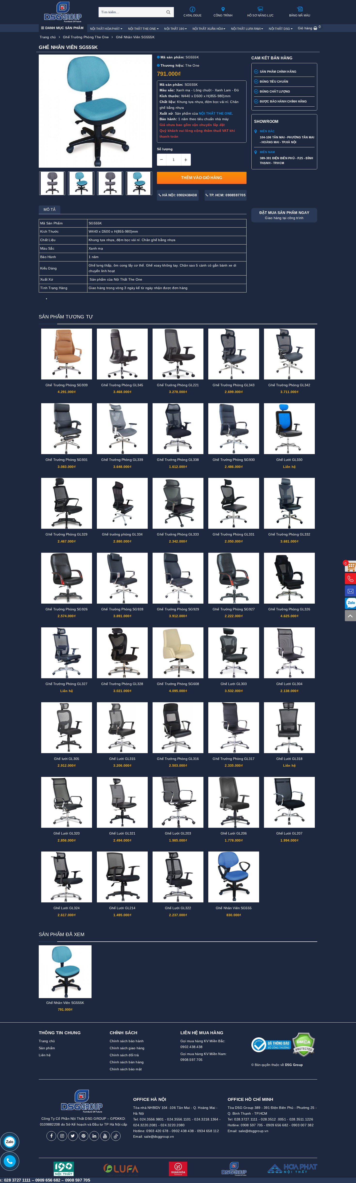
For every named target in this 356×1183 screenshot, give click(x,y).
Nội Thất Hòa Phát (105, 29)
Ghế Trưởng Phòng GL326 (289, 609)
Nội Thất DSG (280, 29)
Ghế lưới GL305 (66, 759)
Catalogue (192, 15)
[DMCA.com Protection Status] (303, 1047)
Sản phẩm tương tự (66, 316)
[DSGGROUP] (64, 12)
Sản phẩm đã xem (62, 934)
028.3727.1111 (245, 1119)
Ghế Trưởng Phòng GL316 (178, 759)
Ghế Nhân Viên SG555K (65, 1003)
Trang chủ (47, 1041)
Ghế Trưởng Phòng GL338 (178, 460)
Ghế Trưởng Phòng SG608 (178, 684)
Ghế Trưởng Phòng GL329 (66, 534)
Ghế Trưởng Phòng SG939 (67, 385)
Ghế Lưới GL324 (67, 908)
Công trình (223, 15)
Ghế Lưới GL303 (234, 684)
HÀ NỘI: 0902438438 (179, 195)
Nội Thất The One (142, 29)
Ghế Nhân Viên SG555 (234, 908)
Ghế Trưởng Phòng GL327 (66, 684)
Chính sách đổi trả (124, 1055)
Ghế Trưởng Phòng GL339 (122, 460)
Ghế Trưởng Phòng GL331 (234, 534)
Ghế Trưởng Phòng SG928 (122, 609)
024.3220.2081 (145, 1125)
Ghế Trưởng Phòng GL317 (234, 759)
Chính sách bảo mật (126, 1069)
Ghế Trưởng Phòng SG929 (178, 609)
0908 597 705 (252, 1125)
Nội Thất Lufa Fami (246, 29)
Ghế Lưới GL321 (122, 833)
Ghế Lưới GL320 (67, 833)
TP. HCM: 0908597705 (227, 195)
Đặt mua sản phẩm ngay (284, 215)
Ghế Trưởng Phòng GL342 (289, 385)
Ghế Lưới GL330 (289, 460)
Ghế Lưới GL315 (122, 759)
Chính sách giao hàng (127, 1048)
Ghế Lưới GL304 (289, 684)
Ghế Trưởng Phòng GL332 (289, 534)
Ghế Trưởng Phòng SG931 (67, 460)
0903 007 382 (303, 1125)
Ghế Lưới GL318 (289, 759)
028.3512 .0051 (273, 1119)
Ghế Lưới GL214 (122, 908)
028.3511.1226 (301, 1119)
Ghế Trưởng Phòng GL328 (122, 684)
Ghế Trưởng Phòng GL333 (178, 534)
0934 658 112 (208, 1131)
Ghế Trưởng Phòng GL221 (178, 385)
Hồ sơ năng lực (260, 15)
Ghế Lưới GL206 (234, 833)
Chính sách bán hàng (127, 1062)
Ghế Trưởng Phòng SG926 (67, 609)
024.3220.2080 (173, 1125)
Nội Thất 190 (174, 29)
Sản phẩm (47, 1048)
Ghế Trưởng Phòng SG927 (234, 609)
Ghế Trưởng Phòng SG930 (234, 460)
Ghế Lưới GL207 (289, 833)
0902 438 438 (183, 1131)
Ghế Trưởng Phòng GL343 (234, 385)
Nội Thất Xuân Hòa (208, 29)
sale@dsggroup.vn (159, 1136)
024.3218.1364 (206, 1119)
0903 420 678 (157, 1131)
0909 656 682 (277, 1125)
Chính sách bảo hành (127, 1041)
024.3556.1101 (179, 1119)
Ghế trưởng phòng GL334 (122, 534)
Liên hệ (45, 1055)
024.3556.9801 (152, 1119)
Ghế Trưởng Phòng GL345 (122, 385)
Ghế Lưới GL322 (178, 908)
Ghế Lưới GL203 (178, 833)
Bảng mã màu (299, 15)
